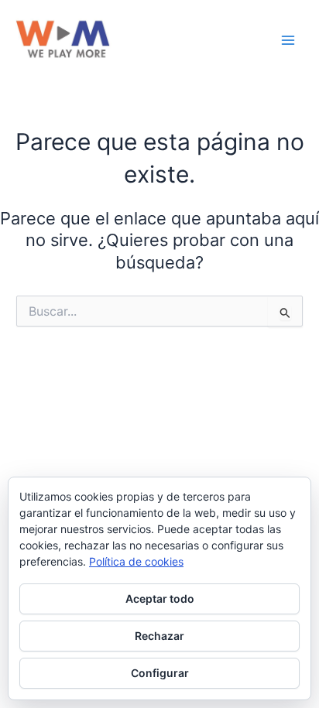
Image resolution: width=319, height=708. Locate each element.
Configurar (160, 672)
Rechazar (159, 635)
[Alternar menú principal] (288, 40)
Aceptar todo (159, 598)
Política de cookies (136, 561)
